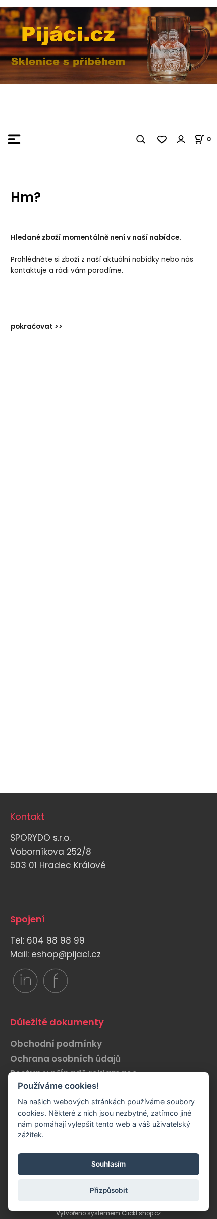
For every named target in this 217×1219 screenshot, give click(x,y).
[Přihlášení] (181, 139)
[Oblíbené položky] (162, 139)
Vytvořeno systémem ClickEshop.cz (108, 1213)
